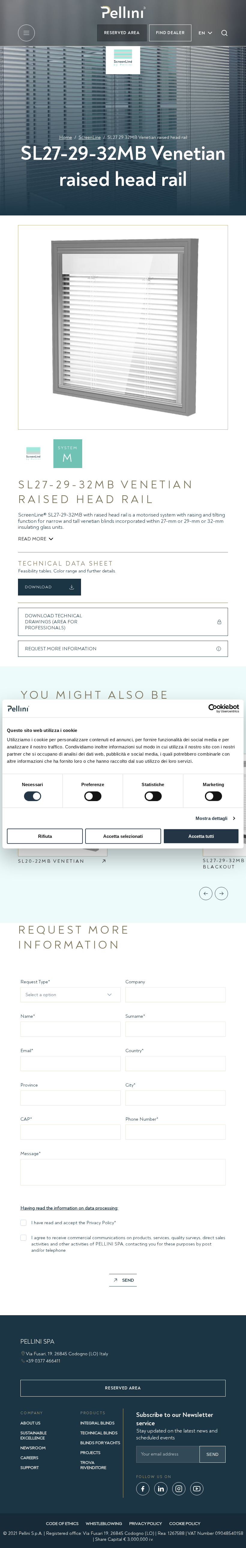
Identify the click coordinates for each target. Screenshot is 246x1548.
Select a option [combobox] (41, 995)
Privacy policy (145, 1523)
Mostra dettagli (212, 818)
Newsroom (33, 1447)
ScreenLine (90, 137)
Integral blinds (97, 1423)
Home (65, 137)
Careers (29, 1457)
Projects (90, 1452)
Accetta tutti (201, 836)
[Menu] (26, 33)
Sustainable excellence (33, 1435)
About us (30, 1423)
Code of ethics (62, 1523)
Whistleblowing (104, 1523)
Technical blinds (99, 1432)
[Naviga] (205, 893)
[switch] (92, 796)
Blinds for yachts (100, 1442)
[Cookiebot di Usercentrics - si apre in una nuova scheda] (213, 708)
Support (29, 1467)
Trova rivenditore (93, 1465)
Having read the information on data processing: (69, 1208)
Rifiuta (45, 836)
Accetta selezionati (123, 836)
